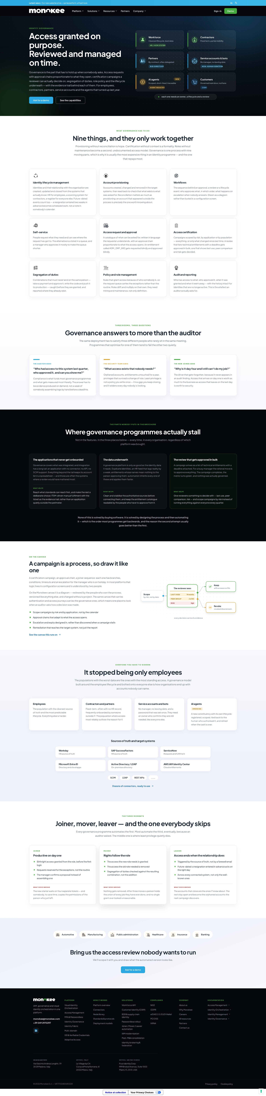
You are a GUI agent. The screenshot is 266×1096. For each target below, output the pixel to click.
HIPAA (153, 1023)
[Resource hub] (236, 3)
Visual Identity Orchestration (71, 1006)
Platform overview (101, 1005)
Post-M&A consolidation (133, 1038)
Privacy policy (211, 1084)
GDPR (153, 1009)
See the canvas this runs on (43, 634)
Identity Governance (74, 1021)
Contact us (184, 1027)
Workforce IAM (129, 1005)
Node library (99, 1014)
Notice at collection (115, 1092)
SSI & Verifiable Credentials (77, 1035)
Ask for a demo (41, 100)
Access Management (74, 1012)
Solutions (92, 11)
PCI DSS (154, 1018)
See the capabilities (70, 100)
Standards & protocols (103, 1018)
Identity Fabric (71, 1026)
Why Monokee (185, 1009)
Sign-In (218, 11)
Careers (183, 1014)
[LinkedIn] (231, 3)
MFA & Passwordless (74, 1017)
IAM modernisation (130, 1033)
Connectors (98, 1009)
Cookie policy (227, 1084)
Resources (109, 11)
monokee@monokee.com (46, 1018)
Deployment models (102, 1023)
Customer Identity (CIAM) (133, 1009)
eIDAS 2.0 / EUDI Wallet (161, 1014)
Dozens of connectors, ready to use (131, 786)
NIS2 (152, 1005)
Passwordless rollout (131, 1021)
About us (183, 1005)
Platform (76, 11)
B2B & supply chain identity (130, 1015)
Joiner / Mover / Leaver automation (132, 1027)
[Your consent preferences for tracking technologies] (261, 1091)
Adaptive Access (72, 1039)
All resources (185, 1018)
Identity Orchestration (218, 1009)
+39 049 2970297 (42, 1022)
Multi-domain (71, 1030)
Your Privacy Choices (142, 1092)
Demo (230, 11)
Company (138, 11)
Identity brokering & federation (131, 1044)
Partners (125, 11)
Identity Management (218, 1014)
